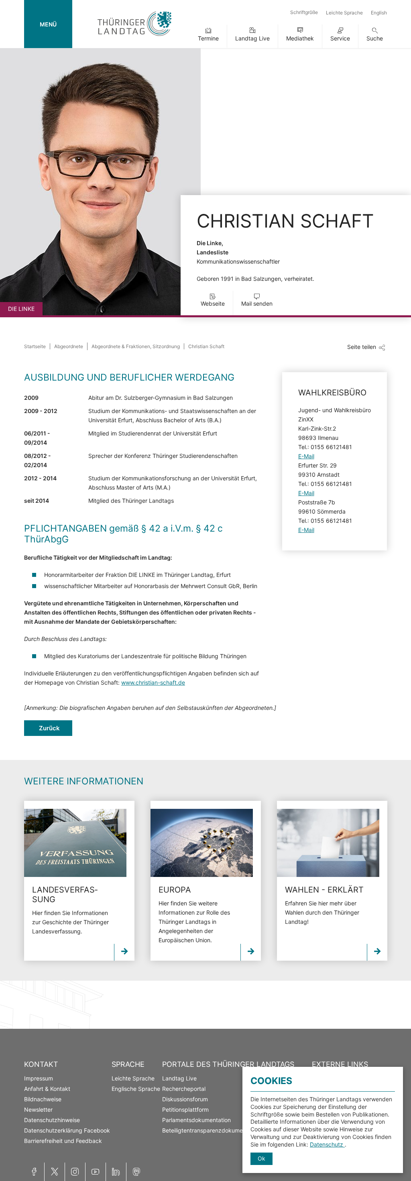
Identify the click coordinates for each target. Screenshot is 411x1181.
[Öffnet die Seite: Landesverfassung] (75, 843)
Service (340, 38)
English (379, 13)
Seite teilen (361, 346)
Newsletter (38, 1109)
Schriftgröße (304, 12)
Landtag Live (252, 38)
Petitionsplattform (185, 1109)
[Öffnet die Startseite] (134, 37)
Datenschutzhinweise (52, 1120)
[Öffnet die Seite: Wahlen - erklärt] (328, 843)
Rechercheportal (184, 1088)
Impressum (38, 1078)
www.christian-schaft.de (153, 682)
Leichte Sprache (344, 13)
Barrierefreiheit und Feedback (63, 1140)
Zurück (49, 728)
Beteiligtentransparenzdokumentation (211, 1130)
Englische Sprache (136, 1088)
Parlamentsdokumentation (196, 1120)
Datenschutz (327, 1144)
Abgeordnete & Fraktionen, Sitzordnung (136, 346)
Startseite (35, 346)
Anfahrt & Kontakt (47, 1088)
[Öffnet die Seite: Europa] (202, 843)
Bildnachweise (42, 1099)
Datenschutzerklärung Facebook (67, 1130)
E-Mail (306, 456)
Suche (374, 38)
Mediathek (300, 38)
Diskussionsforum (185, 1099)
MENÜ (48, 24)
